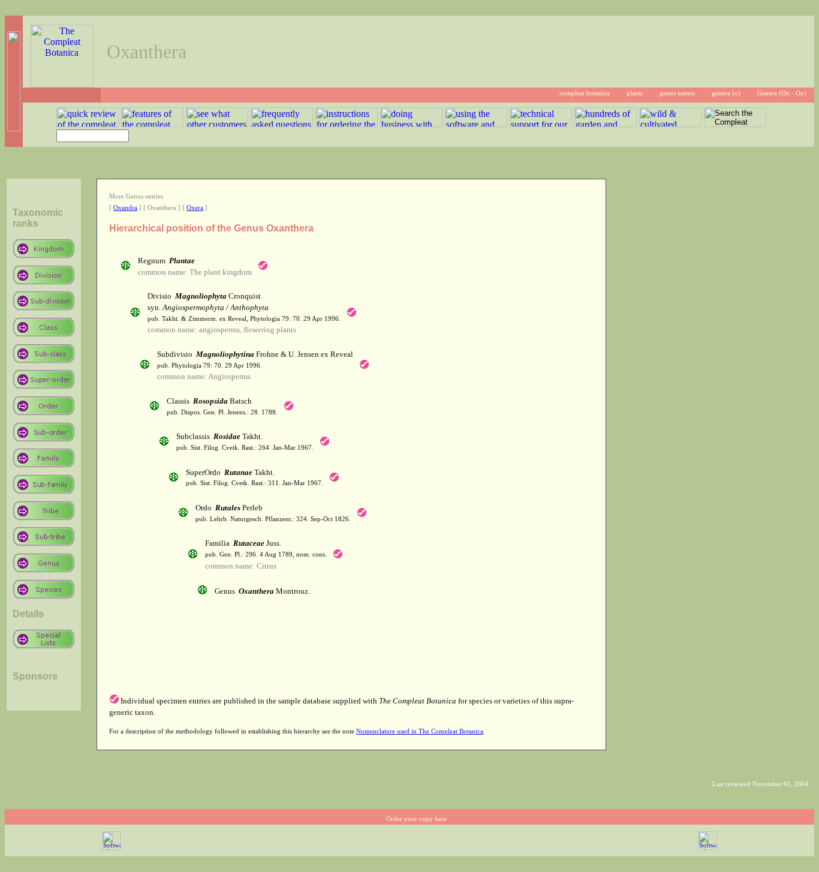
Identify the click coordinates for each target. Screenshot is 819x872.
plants (635, 93)
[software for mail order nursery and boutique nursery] (111, 848)
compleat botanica (584, 93)
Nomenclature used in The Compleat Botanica (419, 731)
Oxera (194, 208)
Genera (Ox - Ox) (781, 93)
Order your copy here (416, 819)
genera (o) (726, 93)
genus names (677, 93)
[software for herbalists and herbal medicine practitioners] (707, 848)
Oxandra (125, 208)
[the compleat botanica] (62, 84)
